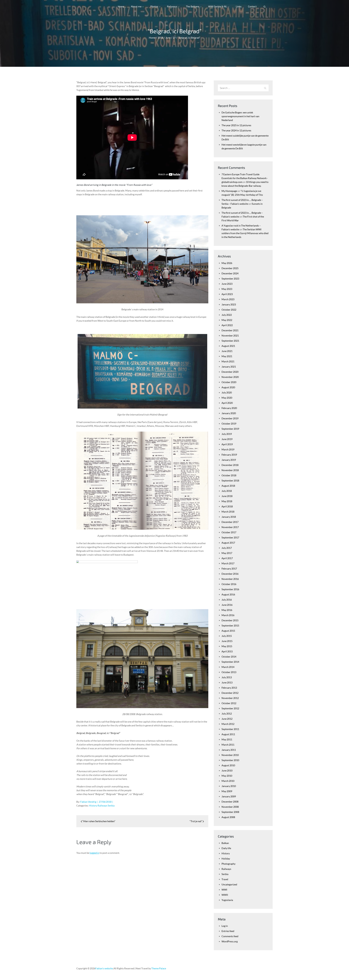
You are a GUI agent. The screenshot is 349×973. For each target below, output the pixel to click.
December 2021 (230, 330)
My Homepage (229, 190)
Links (238, 6)
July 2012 (227, 713)
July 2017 (227, 547)
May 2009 (227, 791)
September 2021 (230, 340)
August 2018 (228, 485)
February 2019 (229, 454)
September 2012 (230, 708)
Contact (252, 6)
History (93, 805)
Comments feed (230, 936)
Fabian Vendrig (88, 801)
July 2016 (227, 599)
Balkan (225, 842)
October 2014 (229, 656)
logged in (94, 852)
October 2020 (229, 382)
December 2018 (230, 464)
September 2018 (230, 480)
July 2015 (227, 635)
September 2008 (230, 811)
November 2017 (230, 527)
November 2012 (230, 697)
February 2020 (229, 408)
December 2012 (230, 692)
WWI (224, 889)
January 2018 (229, 516)
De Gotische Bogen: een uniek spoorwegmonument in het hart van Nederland (240, 116)
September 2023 (230, 278)
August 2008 (228, 817)
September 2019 (230, 428)
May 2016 (227, 609)
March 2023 (228, 299)
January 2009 (229, 796)
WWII (225, 894)
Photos (154, 6)
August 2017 (228, 542)
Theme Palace (158, 968)
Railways (172, 6)
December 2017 (230, 521)
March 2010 (228, 780)
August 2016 (228, 594)
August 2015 (228, 630)
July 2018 (227, 490)
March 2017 (228, 563)
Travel (225, 879)
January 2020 (229, 413)
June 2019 (227, 439)
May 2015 (227, 646)
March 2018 (228, 511)
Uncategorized (229, 884)
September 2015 (230, 625)
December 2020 (230, 371)
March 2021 (228, 361)
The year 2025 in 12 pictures (236, 125)
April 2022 (227, 325)
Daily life (226, 848)
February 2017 (229, 568)
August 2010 (228, 765)
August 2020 (228, 387)
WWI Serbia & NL (217, 6)
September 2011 (230, 729)
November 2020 (230, 376)
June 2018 (227, 496)
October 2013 (229, 672)
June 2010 (227, 770)
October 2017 (229, 532)
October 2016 (229, 584)
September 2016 (230, 589)
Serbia (111, 805)
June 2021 (227, 351)
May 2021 (227, 356)
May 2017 (227, 553)
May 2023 (227, 288)
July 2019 (227, 433)
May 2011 (227, 739)
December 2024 (230, 273)
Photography (228, 863)
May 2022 (227, 319)
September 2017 (230, 537)
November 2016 (230, 578)
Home (121, 6)
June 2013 (227, 682)
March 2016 (228, 615)
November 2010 (230, 754)
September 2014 (230, 661)
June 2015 (227, 641)
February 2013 (229, 687)
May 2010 (227, 775)
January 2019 (229, 459)
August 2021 (228, 345)
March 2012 (228, 723)
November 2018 (230, 470)
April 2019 (227, 444)
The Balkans (192, 6)
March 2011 (228, 744)
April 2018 (227, 506)
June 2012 (227, 718)
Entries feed (228, 931)
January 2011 (229, 749)
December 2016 (230, 573)
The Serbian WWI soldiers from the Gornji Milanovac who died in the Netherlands (245, 233)
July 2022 (227, 314)
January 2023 (229, 304)
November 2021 (230, 335)
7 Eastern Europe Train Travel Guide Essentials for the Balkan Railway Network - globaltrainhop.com (245, 178)
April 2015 (227, 651)
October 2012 (229, 703)
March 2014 (228, 666)
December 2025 (230, 268)
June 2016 (227, 604)
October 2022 (229, 309)
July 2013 (227, 677)
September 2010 (230, 760)
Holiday (226, 858)
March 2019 (228, 449)
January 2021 (229, 366)
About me (136, 6)
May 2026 (227, 263)
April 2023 (227, 294)
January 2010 (229, 786)
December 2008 (230, 801)
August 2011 (228, 734)
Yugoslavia (227, 899)
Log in (225, 925)
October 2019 (229, 423)
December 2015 (230, 620)
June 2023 (227, 283)
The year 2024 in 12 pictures (236, 130)
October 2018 (229, 475)
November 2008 (230, 806)
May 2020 (227, 397)
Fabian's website (104, 968)
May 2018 (227, 501)
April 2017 (227, 558)
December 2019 (230, 418)
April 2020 (227, 402)
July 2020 (227, 392)
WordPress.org (230, 941)
